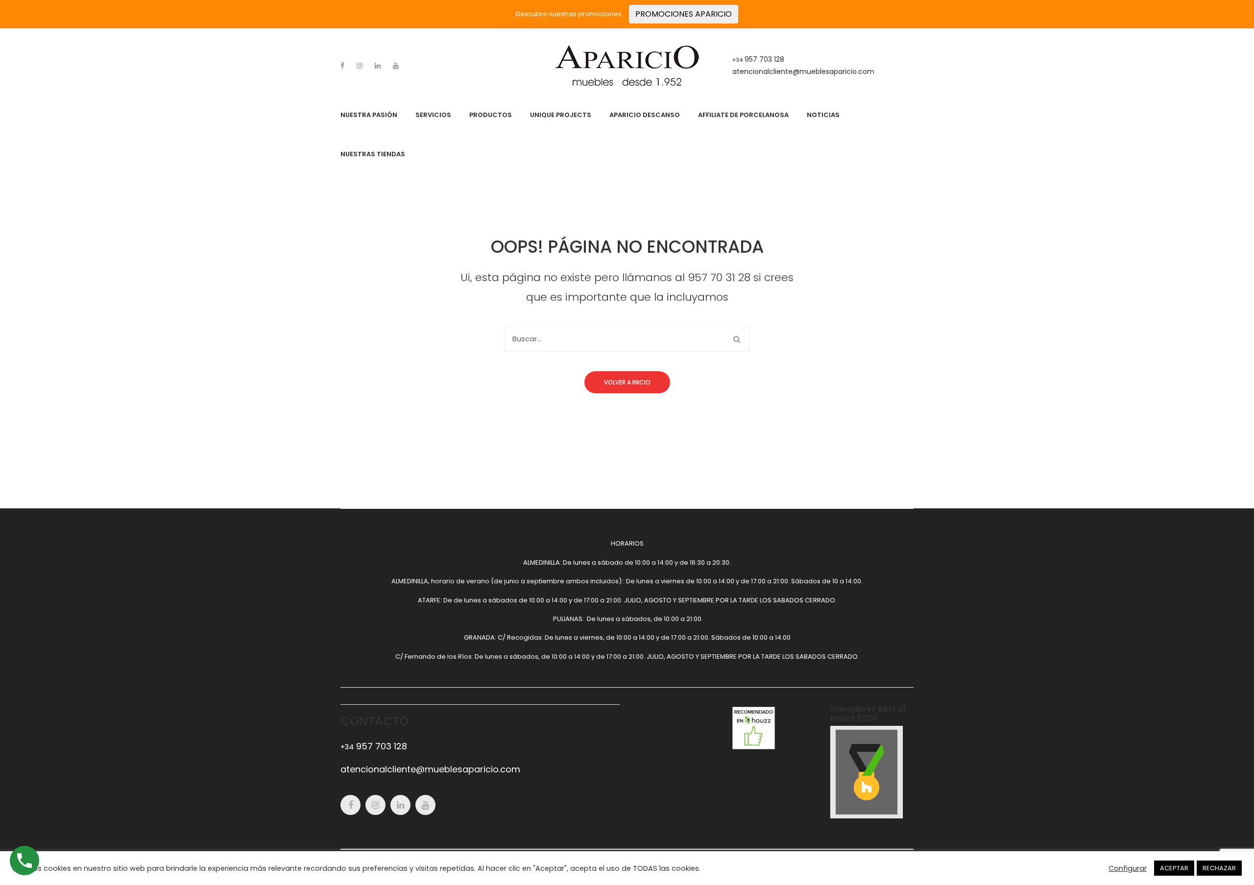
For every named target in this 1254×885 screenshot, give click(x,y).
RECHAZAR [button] (1219, 868)
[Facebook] (342, 65)
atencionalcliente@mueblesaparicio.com (803, 71)
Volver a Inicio (627, 382)
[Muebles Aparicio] (627, 65)
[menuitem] (368, 115)
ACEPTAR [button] (1174, 868)
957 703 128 (758, 59)
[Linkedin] (378, 65)
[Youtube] (396, 65)
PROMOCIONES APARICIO (683, 14)
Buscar (736, 339)
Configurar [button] (1128, 868)
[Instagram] (359, 65)
